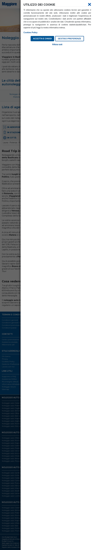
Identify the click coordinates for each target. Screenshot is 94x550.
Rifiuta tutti (57, 44)
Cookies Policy (30, 32)
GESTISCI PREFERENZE (69, 39)
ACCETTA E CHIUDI (42, 39)
